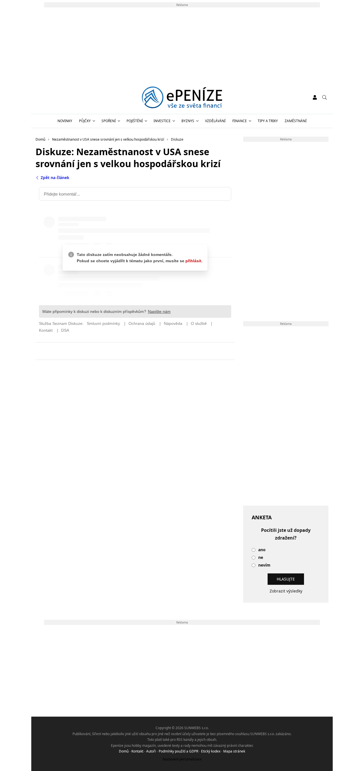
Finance (239, 120)
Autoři (151, 751)
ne (260, 557)
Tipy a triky (268, 120)
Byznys (187, 120)
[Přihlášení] (315, 97)
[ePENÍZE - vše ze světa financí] (182, 97)
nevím (264, 565)
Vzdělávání (215, 120)
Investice (162, 120)
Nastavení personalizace (182, 759)
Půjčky (85, 120)
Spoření (109, 120)
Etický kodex (210, 751)
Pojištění (135, 120)
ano (262, 550)
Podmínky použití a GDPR (178, 751)
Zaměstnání (296, 120)
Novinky (64, 120)
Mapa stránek (234, 751)
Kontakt (137, 751)
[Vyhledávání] (324, 97)
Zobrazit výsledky (286, 591)
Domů (124, 751)
